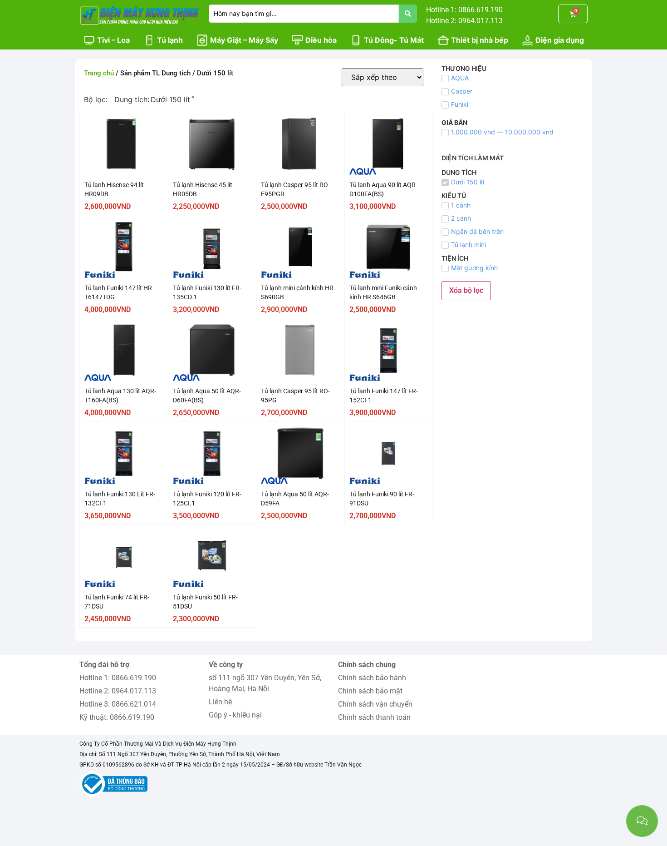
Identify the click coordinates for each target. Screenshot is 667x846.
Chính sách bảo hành (372, 677)
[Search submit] (408, 14)
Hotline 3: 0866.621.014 (117, 704)
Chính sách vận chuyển (375, 704)
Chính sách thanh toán (374, 717)
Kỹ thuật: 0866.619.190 (116, 717)
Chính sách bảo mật (370, 691)
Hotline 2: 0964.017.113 (117, 691)
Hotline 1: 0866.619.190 (117, 677)
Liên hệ (220, 702)
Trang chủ (99, 73)
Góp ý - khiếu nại (235, 715)
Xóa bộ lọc (466, 290)
